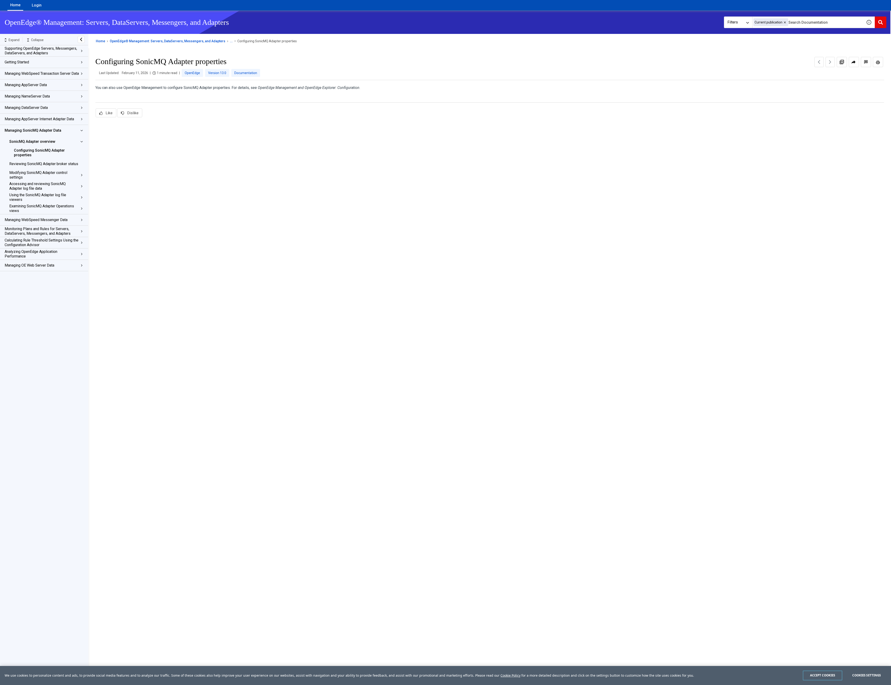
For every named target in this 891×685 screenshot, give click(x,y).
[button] (785, 22)
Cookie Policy (510, 675)
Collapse (37, 40)
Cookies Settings (866, 675)
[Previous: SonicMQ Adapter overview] (819, 62)
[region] (445, 675)
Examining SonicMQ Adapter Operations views (41, 208)
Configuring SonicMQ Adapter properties (39, 152)
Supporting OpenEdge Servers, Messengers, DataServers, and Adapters (41, 50)
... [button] (231, 41)
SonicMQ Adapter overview (32, 141)
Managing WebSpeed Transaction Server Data (42, 73)
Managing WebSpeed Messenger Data (36, 220)
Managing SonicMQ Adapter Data (33, 130)
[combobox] (807, 22)
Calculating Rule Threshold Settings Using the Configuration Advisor (41, 242)
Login (37, 5)
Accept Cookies (822, 675)
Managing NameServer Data (27, 96)
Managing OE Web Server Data (29, 265)
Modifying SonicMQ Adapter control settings (38, 174)
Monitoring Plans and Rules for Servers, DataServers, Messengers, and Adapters (38, 231)
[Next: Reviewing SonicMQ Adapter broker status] (830, 62)
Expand (14, 40)
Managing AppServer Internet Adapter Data (39, 119)
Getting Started (17, 62)
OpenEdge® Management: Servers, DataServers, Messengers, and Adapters (167, 41)
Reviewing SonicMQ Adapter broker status (43, 164)
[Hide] (81, 39)
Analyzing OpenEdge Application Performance (31, 253)
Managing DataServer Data (26, 107)
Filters (732, 22)
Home (15, 5)
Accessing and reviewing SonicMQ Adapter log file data (37, 186)
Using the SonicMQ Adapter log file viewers (37, 197)
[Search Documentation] (880, 22)
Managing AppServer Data (26, 85)
